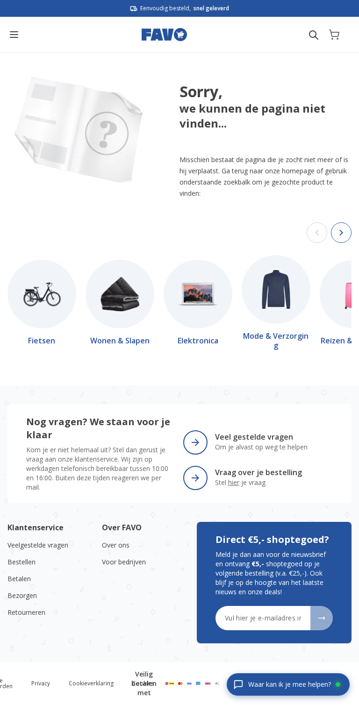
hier (233, 482)
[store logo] (164, 34)
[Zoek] (313, 35)
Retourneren (26, 612)
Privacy (40, 683)
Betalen (19, 578)
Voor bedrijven (124, 561)
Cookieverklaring (91, 683)
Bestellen (21, 561)
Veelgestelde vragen (37, 545)
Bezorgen (22, 595)
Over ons (115, 545)
